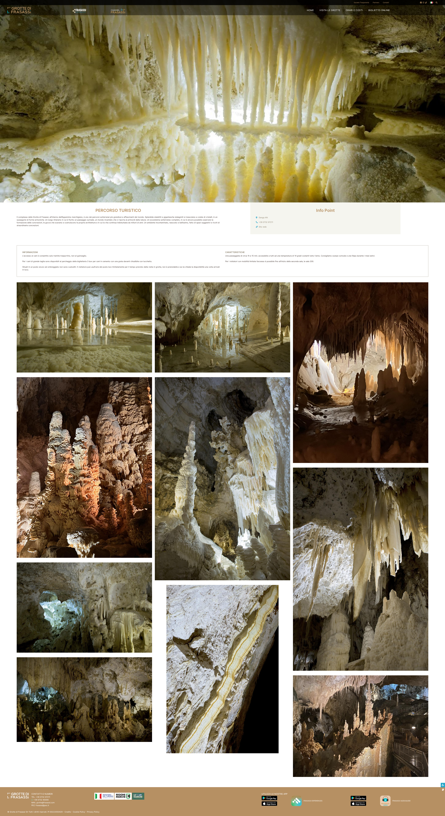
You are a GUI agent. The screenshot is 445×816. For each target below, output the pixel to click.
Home (310, 10)
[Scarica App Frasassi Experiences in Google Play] (269, 798)
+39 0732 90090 (41, 800)
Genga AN (263, 217)
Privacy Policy (93, 812)
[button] (432, 2)
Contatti (386, 2)
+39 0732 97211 (266, 222)
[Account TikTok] (426, 2)
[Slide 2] (222, 199)
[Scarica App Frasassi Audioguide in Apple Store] (358, 803)
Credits (68, 812)
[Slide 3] (226, 199)
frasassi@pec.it (42, 805)
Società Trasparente (362, 2)
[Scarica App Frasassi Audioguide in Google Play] (358, 798)
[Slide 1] (218, 199)
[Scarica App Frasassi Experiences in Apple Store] (269, 803)
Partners (376, 2)
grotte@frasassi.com (45, 802)
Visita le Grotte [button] (329, 10)
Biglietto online (379, 10)
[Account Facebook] (421, 2)
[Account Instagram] (423, 2)
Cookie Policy (79, 812)
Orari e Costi (354, 10)
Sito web (263, 227)
